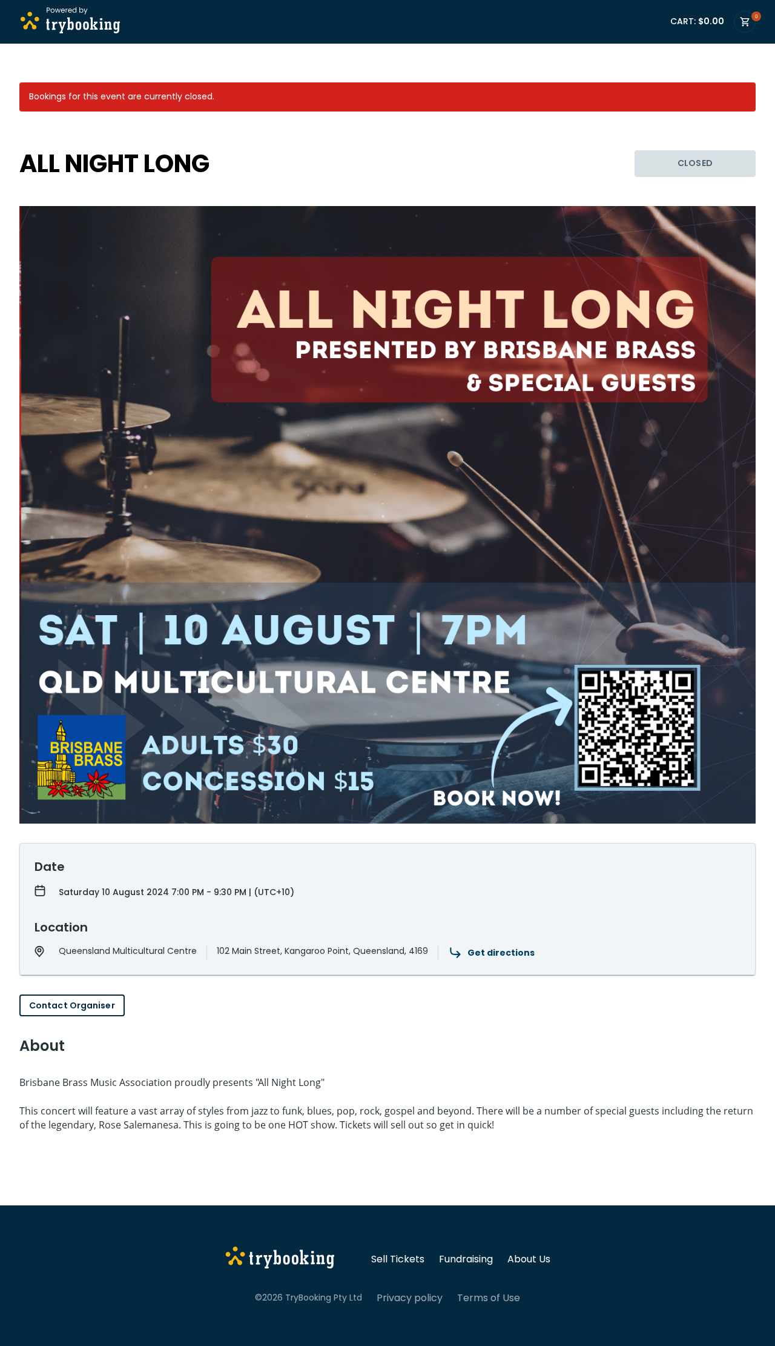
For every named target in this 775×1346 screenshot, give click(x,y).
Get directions (501, 953)
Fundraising (466, 1259)
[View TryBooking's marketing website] (280, 1259)
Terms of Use (488, 1298)
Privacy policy (410, 1298)
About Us (528, 1259)
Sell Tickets (397, 1259)
